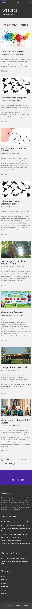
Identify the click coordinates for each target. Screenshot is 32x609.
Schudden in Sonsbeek (12, 312)
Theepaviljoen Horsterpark (14, 367)
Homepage (6, 14)
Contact (3, 590)
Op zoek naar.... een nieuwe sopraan (14, 149)
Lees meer (4, 71)
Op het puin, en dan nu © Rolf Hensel (15, 421)
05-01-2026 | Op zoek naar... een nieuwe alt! (14, 522)
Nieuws (3, 583)
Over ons (4, 579)
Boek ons (4, 593)
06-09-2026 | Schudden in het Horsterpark (14, 558)
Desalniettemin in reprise (13, 97)
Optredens (4, 586)
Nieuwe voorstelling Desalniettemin (11, 202)
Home (3, 576)
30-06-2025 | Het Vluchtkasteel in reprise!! (14, 534)
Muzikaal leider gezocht (12, 51)
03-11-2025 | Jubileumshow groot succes (14, 525)
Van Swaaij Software (21, 605)
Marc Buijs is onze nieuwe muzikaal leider (14, 262)
